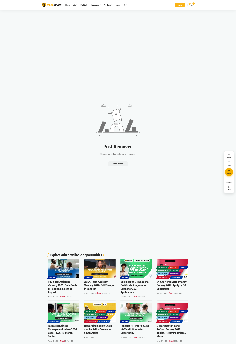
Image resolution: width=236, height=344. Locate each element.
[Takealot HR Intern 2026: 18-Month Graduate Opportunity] (136, 312)
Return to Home (118, 164)
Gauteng (52, 277)
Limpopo (175, 270)
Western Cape (176, 277)
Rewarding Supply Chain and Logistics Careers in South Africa (98, 329)
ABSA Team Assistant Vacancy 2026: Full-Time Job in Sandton (99, 285)
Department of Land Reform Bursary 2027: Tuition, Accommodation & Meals (171, 331)
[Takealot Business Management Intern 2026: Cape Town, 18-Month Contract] (63, 312)
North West (174, 274)
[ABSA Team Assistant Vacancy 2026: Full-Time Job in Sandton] (100, 268)
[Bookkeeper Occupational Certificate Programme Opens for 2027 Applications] (136, 268)
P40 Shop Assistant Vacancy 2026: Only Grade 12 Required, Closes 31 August (62, 287)
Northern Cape (163, 277)
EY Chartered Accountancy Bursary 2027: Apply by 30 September (172, 285)
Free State (173, 267)
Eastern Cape (162, 267)
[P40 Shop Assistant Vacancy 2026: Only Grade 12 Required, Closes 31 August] (63, 268)
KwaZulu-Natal (163, 270)
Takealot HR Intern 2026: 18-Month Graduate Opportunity (134, 329)
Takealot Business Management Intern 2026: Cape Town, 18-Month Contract (62, 331)
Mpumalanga (162, 274)
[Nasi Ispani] (51, 4)
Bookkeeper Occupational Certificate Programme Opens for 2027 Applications (134, 287)
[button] (125, 5)
